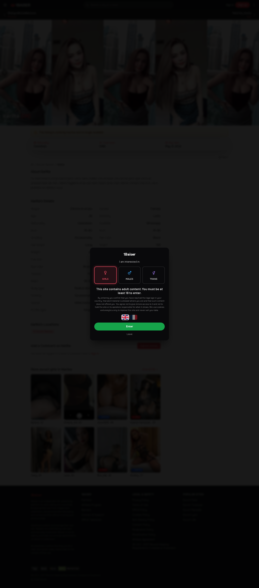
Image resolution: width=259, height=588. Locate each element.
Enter (129, 326)
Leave (129, 334)
